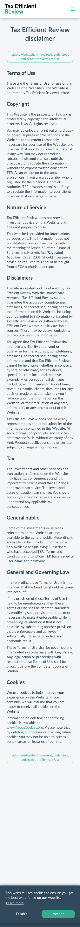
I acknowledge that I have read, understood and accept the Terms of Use (40, 57)
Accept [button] (58, 914)
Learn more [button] (15, 903)
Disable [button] (22, 914)
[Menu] (73, 8)
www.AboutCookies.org (25, 727)
